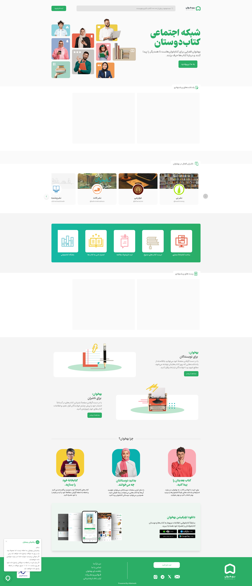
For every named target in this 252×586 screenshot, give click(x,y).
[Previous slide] (205, 196)
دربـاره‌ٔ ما (97, 563)
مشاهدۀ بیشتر (191, 373)
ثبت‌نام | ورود (58, 8)
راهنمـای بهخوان (93, 571)
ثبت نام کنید (166, 565)
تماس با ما (96, 567)
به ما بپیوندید (188, 64)
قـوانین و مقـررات (93, 574)
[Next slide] (46, 196)
